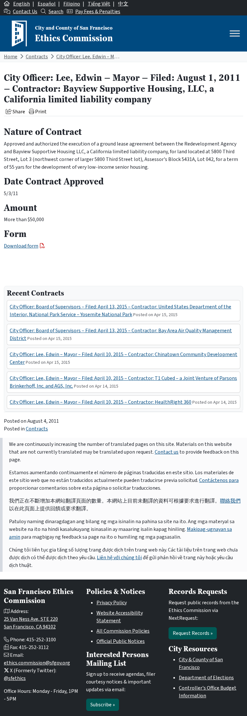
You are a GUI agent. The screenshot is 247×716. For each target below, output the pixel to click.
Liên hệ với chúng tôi (119, 557)
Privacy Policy (111, 602)
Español (47, 3)
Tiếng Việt (99, 3)
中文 (123, 3)
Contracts (37, 56)
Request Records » (193, 633)
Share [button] (18, 111)
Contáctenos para (219, 480)
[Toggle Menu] (235, 33)
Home (10, 56)
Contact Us (25, 11)
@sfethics (15, 678)
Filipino (71, 3)
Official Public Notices (120, 641)
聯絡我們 (230, 500)
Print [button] (40, 111)
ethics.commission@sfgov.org (37, 662)
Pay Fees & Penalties (97, 11)
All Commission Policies (123, 631)
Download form (21, 246)
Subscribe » (102, 704)
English (21, 3)
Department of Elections (206, 677)
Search (56, 11)
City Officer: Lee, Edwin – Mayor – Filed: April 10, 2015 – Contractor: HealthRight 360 (100, 402)
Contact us (166, 452)
